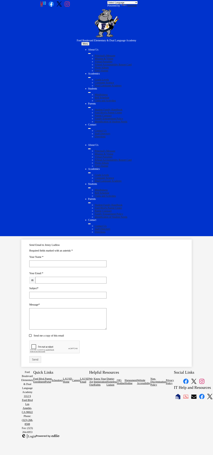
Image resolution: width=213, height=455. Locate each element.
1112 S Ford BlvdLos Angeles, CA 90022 (27, 404)
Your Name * (36, 257)
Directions (100, 136)
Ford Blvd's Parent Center (108, 112)
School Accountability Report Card (113, 64)
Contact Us (100, 130)
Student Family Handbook (108, 109)
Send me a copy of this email (48, 335)
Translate (132, 5)
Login (28, 436)
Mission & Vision (104, 58)
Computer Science (104, 82)
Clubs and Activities (105, 100)
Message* (34, 304)
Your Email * (36, 273)
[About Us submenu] (89, 53)
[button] (89, 148)
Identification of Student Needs (111, 121)
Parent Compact (103, 115)
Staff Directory (102, 133)
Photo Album (102, 67)
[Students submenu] (89, 92)
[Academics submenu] (89, 77)
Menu (85, 43)
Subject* (33, 288)
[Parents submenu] (89, 107)
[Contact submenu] (89, 128)
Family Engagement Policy (109, 118)
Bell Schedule (102, 97)
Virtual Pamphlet (103, 61)
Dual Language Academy (108, 85)
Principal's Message (105, 55)
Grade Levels (102, 79)
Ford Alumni (101, 70)
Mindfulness (101, 94)
